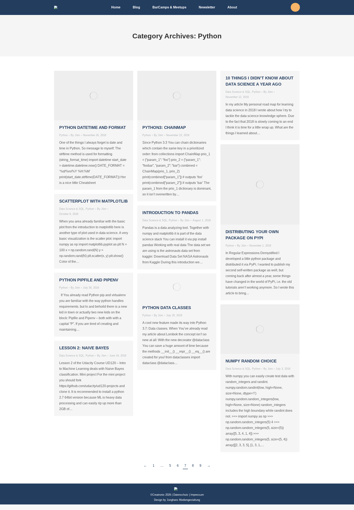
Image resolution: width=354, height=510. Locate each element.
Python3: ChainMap (164, 127)
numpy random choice (251, 361)
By (75, 135)
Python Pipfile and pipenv (88, 280)
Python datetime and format (92, 127)
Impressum (197, 494)
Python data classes (166, 307)
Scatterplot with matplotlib (93, 201)
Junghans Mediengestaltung (183, 499)
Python (63, 135)
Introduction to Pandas (170, 212)
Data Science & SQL (238, 91)
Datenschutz (180, 494)
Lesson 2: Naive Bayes (84, 348)
